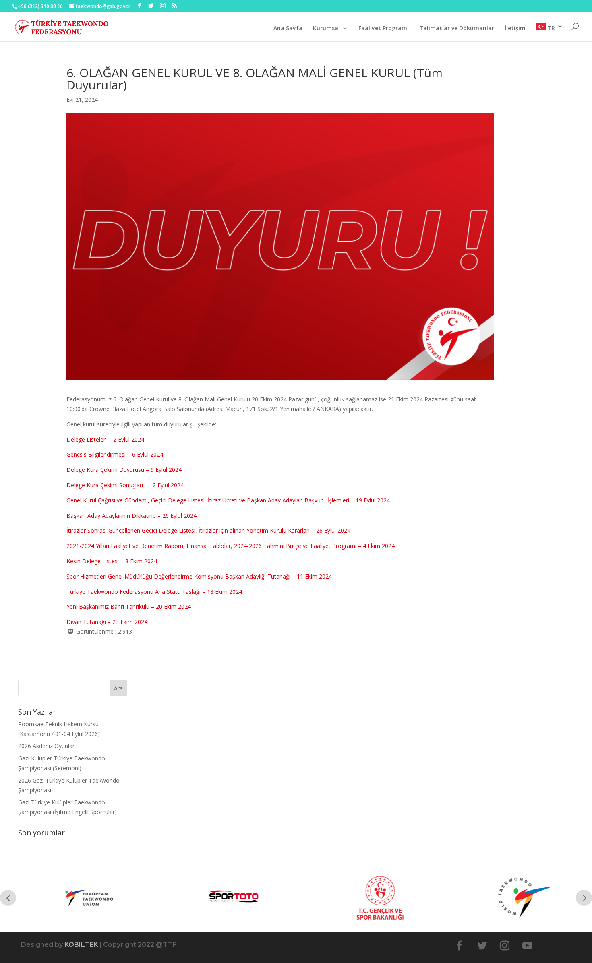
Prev (8, 898)
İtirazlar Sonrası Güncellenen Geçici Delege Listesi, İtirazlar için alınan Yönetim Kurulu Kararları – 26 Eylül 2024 (208, 530)
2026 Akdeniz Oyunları (47, 746)
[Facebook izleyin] (459, 945)
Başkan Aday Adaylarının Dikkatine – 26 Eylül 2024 (131, 515)
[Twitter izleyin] (482, 945)
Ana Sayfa (287, 28)
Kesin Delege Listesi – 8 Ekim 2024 (111, 561)
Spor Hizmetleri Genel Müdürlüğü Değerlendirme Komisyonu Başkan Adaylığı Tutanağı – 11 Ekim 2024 (199, 576)
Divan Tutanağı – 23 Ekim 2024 (106, 622)
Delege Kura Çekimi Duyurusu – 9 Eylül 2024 (124, 469)
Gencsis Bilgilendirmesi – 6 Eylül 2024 (114, 454)
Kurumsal (326, 28)
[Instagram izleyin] (504, 945)
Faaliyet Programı (383, 28)
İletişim (515, 28)
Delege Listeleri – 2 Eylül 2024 (105, 439)
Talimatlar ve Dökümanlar (456, 28)
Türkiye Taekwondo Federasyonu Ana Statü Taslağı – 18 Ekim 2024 (154, 591)
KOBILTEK (81, 945)
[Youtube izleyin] (527, 945)
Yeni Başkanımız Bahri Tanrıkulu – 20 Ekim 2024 (128, 606)
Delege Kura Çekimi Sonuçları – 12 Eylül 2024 (125, 485)
